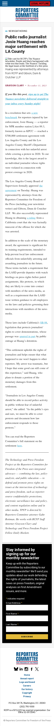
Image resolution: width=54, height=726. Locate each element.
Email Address (14, 603)
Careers (27, 685)
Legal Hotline (40, 3)
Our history (27, 689)
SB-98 (43, 322)
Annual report (27, 678)
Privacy (27, 696)
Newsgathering (18, 31)
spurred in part (27, 336)
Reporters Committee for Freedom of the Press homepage (27, 14)
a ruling (31, 217)
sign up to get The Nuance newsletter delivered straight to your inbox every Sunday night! (27, 98)
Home (27, 675)
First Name (12, 614)
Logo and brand (27, 682)
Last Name (12, 624)
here (19, 445)
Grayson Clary (14, 85)
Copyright (27, 693)
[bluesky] (16, 669)
